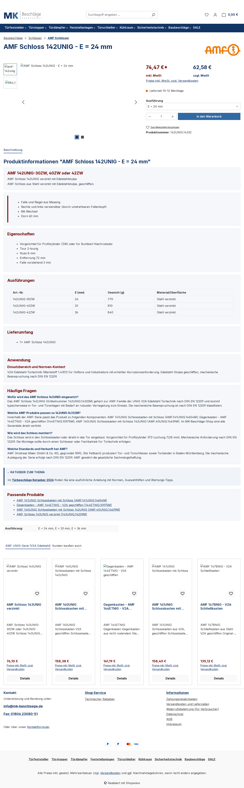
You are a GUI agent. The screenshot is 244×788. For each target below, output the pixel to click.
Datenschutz (174, 714)
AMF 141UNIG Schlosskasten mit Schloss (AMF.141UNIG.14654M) (62, 500)
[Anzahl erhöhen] (172, 116)
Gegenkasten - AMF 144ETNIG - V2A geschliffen (119, 607)
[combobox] (117, 14)
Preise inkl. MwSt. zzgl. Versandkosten (172, 80)
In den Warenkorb (209, 116)
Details (25, 678)
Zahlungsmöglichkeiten (181, 699)
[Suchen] (153, 14)
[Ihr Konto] (215, 14)
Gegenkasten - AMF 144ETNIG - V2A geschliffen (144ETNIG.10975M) (64, 505)
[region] (71, 102)
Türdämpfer (79, 759)
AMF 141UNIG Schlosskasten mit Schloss (166, 607)
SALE (211, 759)
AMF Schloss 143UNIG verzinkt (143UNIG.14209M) (52, 514)
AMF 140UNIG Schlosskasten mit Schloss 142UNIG (69, 607)
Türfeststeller (39, 759)
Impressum (173, 724)
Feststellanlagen (102, 759)
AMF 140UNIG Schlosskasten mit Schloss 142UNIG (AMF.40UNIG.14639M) (68, 509)
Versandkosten (110, 773)
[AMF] (222, 49)
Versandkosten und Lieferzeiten (187, 704)
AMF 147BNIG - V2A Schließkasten (215, 606)
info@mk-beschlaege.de (23, 706)
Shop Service (95, 693)
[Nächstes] (136, 102)
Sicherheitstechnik (168, 759)
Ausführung (154, 100)
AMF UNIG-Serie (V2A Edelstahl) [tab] (28, 545)
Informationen (177, 693)
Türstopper (59, 759)
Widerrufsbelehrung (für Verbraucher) (192, 709)
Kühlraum (145, 759)
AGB (169, 719)
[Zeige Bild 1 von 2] (76, 137)
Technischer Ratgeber (100, 699)
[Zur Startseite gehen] (22, 13)
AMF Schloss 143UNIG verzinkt (24, 606)
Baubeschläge (195, 759)
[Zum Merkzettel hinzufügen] (37, 593)
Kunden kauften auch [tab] (66, 545)
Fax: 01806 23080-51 (21, 714)
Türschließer (126, 759)
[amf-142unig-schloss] (80, 102)
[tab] (13, 150)
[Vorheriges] (23, 102)
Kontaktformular (38, 727)
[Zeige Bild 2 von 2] (82, 137)
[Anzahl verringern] (149, 116)
